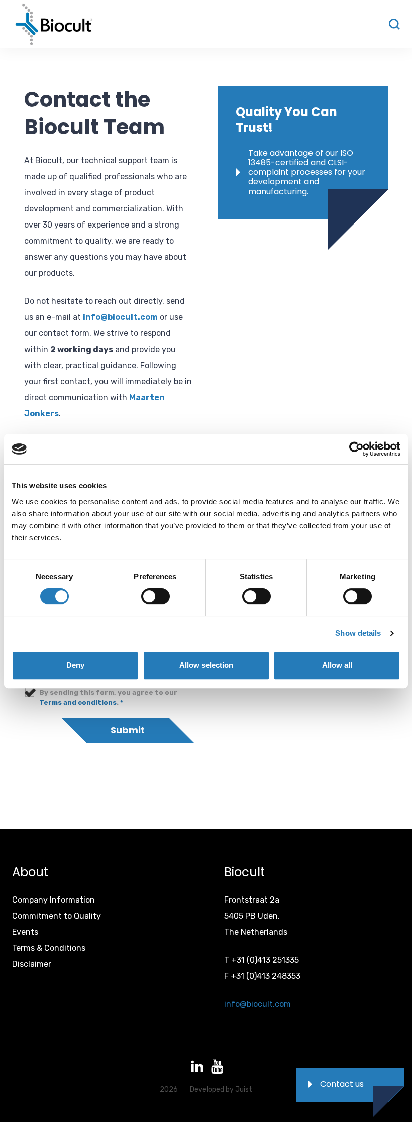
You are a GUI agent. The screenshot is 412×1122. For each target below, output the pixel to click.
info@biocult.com (120, 317)
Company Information (53, 900)
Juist (243, 1089)
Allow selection (206, 665)
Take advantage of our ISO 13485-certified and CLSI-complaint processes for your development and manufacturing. (306, 172)
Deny (75, 665)
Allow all (337, 665)
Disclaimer (31, 964)
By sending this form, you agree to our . (108, 697)
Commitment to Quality (56, 916)
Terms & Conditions (48, 948)
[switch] (155, 596)
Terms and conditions (78, 702)
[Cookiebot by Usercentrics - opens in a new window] (356, 449)
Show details (358, 633)
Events (25, 932)
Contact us (342, 1084)
